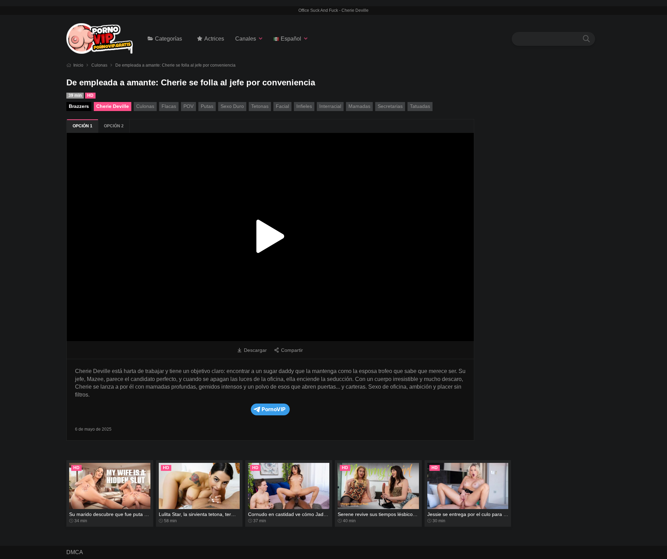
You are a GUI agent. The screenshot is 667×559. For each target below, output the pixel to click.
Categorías (168, 39)
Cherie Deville (112, 106)
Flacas (169, 106)
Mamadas (359, 106)
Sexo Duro (232, 106)
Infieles (304, 106)
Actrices (214, 39)
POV (188, 106)
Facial (282, 106)
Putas (207, 106)
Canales (245, 39)
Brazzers (79, 106)
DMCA (74, 552)
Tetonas (260, 106)
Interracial (330, 106)
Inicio (78, 65)
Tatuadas (420, 106)
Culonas (99, 65)
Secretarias (390, 106)
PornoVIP (274, 409)
